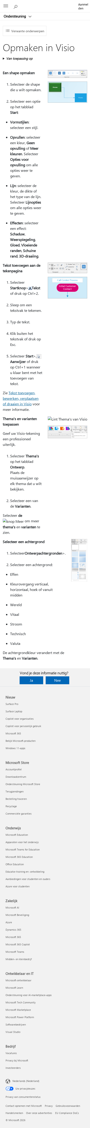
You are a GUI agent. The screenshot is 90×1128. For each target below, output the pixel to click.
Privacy (49, 1106)
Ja (31, 680)
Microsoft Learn (14, 987)
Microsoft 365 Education (19, 857)
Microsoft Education (17, 834)
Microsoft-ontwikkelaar (18, 980)
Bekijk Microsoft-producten (21, 740)
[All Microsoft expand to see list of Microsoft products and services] (5, 6)
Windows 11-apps (15, 748)
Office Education (15, 864)
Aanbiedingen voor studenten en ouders (28, 879)
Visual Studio (13, 1032)
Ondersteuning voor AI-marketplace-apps (29, 995)
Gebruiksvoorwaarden (68, 1106)
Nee (57, 680)
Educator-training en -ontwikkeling (25, 871)
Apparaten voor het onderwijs (22, 842)
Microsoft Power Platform (20, 1017)
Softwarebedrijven (16, 1024)
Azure (9, 922)
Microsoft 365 (13, 733)
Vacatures (11, 1053)
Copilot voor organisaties (20, 718)
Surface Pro (12, 704)
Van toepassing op (19, 58)
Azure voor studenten (18, 886)
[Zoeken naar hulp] (16, 6)
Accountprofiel (14, 769)
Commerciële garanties (19, 813)
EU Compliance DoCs (67, 1113)
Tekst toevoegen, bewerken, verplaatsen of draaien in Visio (21, 398)
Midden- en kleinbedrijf (19, 959)
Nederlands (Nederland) (25, 1081)
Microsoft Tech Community (21, 1002)
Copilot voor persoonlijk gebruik (23, 726)
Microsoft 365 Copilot (18, 944)
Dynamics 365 (13, 929)
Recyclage (11, 806)
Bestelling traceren (16, 799)
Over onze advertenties (39, 1113)
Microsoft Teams (15, 951)
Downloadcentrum (16, 776)
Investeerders (13, 1068)
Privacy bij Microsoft (17, 1060)
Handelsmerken (14, 1113)
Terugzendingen (15, 791)
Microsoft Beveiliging (17, 915)
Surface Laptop (14, 711)
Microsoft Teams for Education (23, 849)
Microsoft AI (12, 907)
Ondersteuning (15, 16)
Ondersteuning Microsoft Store (23, 784)
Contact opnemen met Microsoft (24, 1106)
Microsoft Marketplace (18, 1009)
